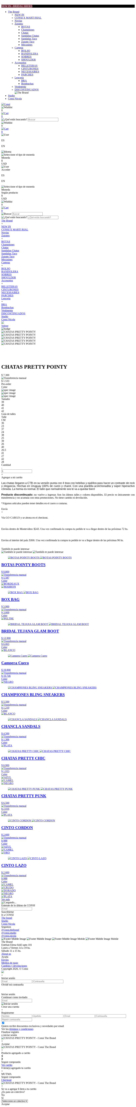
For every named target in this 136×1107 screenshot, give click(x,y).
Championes (27, 29)
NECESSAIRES (30, 71)
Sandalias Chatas (30, 35)
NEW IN (19, 14)
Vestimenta (20, 86)
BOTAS (25, 26)
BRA (24, 80)
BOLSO (25, 50)
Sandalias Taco (29, 38)
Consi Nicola (15, 98)
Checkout (6, 1080)
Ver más (5, 899)
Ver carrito (6, 1065)
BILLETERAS (29, 65)
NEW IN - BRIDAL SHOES (16, 6)
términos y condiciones (21, 1029)
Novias (18, 20)
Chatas (24, 32)
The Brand (13, 11)
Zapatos (19, 23)
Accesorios (20, 62)
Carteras (19, 47)
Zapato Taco (27, 41)
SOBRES (26, 56)
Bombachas (27, 83)
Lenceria (19, 77)
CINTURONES (29, 68)
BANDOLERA (29, 53)
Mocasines (26, 44)
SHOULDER (28, 59)
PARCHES (27, 74)
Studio (11, 95)
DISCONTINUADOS (27, 89)
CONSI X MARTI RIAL (28, 17)
